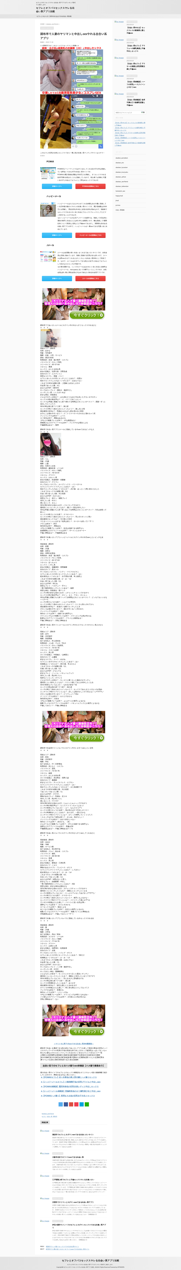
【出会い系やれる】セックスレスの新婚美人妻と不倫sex (136, 30)
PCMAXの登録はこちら (90, 186)
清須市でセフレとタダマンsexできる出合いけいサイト (73, 1134)
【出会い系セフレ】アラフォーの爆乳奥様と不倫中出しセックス (136, 48)
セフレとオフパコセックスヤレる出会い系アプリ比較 (90, 1260)
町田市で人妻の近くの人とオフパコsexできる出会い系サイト (67, 1249)
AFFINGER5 (120, 1267)
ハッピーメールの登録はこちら (90, 235)
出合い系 (49, 1116)
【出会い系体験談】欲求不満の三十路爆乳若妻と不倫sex (136, 102)
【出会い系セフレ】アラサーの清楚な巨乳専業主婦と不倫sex (136, 66)
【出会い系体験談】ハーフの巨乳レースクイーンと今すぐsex (136, 84)
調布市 (55, 1116)
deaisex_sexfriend (48, 1113)
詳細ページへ (57, 186)
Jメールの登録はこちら (90, 278)
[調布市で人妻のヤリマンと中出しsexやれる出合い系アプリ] (82, 1104)
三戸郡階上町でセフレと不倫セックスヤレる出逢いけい (73, 1180)
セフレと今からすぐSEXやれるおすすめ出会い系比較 (54, 16)
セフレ (44, 1116)
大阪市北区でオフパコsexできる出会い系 (68, 1157)
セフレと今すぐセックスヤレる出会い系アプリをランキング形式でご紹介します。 (90, 1264)
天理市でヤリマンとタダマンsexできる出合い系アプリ (73, 1202)
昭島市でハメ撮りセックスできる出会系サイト (62, 1247)
